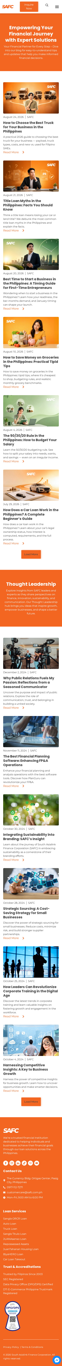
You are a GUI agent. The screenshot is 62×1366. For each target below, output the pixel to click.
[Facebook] (5, 1163)
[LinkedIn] (18, 1163)
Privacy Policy (11, 1347)
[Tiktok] (24, 1163)
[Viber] (30, 1163)
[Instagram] (11, 1163)
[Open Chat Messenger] (56, 1360)
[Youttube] (36, 1163)
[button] (57, 7)
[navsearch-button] (47, 5)
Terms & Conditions (32, 1347)
